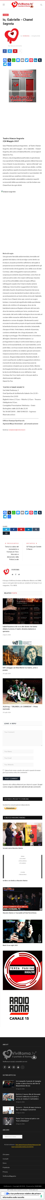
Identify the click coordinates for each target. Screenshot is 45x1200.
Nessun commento (16, 46)
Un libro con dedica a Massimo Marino (15, 880)
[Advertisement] (22, 119)
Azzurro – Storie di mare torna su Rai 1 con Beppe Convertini (28, 1108)
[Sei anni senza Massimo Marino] (22, 834)
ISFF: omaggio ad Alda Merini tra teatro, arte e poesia (20, 669)
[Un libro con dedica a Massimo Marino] (22, 866)
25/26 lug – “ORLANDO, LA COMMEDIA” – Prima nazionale (20, 707)
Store (4, 1163)
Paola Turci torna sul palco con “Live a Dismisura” (27, 1120)
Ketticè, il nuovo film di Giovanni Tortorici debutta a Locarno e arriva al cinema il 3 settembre (28, 1096)
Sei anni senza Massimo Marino (13, 848)
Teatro (6, 15)
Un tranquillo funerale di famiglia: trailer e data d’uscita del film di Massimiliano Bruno (28, 1083)
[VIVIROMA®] (22, 4)
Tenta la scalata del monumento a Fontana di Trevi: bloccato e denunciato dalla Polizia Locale (12, 553)
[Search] (41, 5)
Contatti (5, 1159)
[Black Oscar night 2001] (22, 931)
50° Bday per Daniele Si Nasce (33, 548)
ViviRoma (26, 36)
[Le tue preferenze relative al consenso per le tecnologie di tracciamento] (41, 1196)
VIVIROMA (38, 1186)
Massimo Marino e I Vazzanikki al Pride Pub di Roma (19, 913)
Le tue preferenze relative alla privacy (25, 1193)
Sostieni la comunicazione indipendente (16, 805)
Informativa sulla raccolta (13, 1197)
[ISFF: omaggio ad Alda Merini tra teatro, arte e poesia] (22, 652)
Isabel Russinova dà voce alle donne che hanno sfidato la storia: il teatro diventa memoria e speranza (20, 629)
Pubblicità (6, 1167)
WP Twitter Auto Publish (14, 1190)
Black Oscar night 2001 (10, 945)
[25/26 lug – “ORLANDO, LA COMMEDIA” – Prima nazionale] (22, 691)
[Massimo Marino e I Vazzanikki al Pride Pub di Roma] (22, 899)
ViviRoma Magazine (9, 1176)
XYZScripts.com (33, 1190)
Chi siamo (6, 1154)
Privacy (5, 1172)
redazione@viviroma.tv (17, 430)
